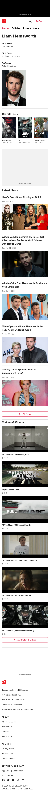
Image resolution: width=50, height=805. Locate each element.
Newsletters (7, 727)
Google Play (17, 771)
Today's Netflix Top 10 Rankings (15, 690)
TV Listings (16, 28)
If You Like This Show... (11, 695)
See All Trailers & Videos (25, 640)
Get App (39, 21)
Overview (5, 28)
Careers (5, 731)
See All (15, 114)
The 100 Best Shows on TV (13, 700)
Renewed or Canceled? (12, 704)
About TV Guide (9, 722)
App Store (6, 771)
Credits (36, 28)
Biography (27, 28)
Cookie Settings (8, 758)
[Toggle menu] (47, 21)
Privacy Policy (8, 749)
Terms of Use (7, 753)
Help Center (7, 736)
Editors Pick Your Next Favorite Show (17, 709)
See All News (25, 414)
